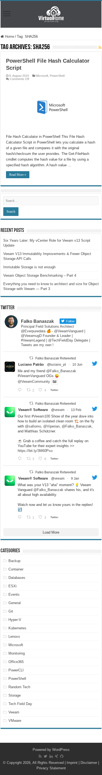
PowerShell (57, 75)
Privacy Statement (51, 768)
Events (14, 594)
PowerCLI (16, 670)
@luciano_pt (56, 364)
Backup (14, 561)
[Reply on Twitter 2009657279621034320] (20, 517)
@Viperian (51, 426)
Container (15, 569)
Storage (14, 695)
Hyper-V (14, 620)
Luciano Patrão (31, 364)
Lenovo (14, 636)
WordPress (61, 750)
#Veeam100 (41, 416)
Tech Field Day (20, 704)
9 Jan (75, 478)
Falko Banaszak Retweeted (55, 358)
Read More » (17, 175)
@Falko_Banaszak (61, 371)
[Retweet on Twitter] (31, 358)
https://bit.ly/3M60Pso (35, 451)
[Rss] (40, 756)
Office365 (16, 662)
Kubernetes (17, 628)
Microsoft (42, 75)
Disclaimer (89, 763)
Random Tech (19, 687)
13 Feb (76, 410)
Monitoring (16, 653)
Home (9, 36)
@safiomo (33, 426)
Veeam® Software (33, 410)
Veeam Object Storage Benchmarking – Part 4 (39, 275)
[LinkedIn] (51, 756)
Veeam (13, 712)
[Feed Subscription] (99, 47)
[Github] (62, 756)
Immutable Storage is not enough (29, 267)
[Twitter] (45, 756)
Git (10, 611)
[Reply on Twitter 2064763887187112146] (20, 390)
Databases (16, 578)
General (14, 603)
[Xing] (56, 756)
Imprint (72, 763)
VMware (14, 721)
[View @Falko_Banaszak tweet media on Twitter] (54, 381)
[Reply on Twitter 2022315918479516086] (20, 458)
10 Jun (77, 364)
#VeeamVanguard (31, 376)
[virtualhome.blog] (51, 14)
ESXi (12, 586)
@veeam (57, 410)
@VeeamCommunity (34, 382)
